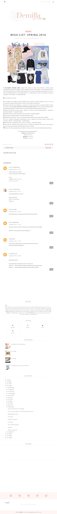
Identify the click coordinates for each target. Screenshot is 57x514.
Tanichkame (13, 209)
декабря (10, 387)
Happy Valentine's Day (13, 414)
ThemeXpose (25, 512)
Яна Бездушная (14, 222)
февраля (10, 406)
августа (10, 395)
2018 (8, 382)
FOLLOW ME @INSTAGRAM (29, 504)
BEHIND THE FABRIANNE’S (14, 199)
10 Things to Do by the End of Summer (20, 365)
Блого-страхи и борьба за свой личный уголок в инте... (21, 411)
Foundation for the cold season (18, 344)
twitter (42, 327)
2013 (8, 437)
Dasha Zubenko (30, 138)
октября (10, 391)
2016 (8, 385)
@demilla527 (30, 136)
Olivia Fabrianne (14, 189)
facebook (28, 327)
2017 (8, 383)
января (9, 432)
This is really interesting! (13, 424)
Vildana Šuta (13, 253)
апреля (9, 403)
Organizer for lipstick (12, 419)
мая (9, 401)
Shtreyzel (10, 427)
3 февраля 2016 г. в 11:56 (15, 224)
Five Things (13, 351)
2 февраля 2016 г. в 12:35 (15, 169)
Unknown (12, 239)
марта (9, 405)
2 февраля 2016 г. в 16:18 (15, 191)
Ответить (51, 203)
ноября (10, 389)
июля (9, 397)
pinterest (13, 332)
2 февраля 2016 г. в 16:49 (15, 211)
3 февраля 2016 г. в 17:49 (15, 241)
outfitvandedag (14, 167)
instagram (13, 327)
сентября (10, 393)
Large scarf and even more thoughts (16, 408)
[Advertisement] (13, 476)
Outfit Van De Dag (17, 179)
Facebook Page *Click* (13, 181)
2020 (8, 380)
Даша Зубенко (29, 134)
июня (9, 399)
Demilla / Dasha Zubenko (21, 38)
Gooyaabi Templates (38, 512)
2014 (8, 435)
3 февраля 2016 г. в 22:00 (15, 255)
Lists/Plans (28, 31)
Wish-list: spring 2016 (12, 430)
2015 (8, 433)
